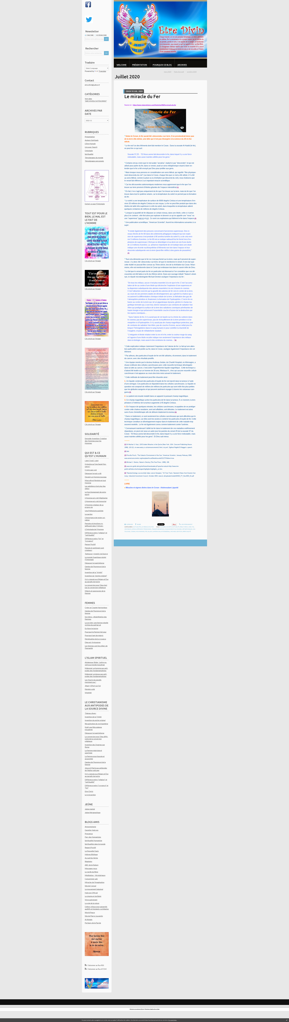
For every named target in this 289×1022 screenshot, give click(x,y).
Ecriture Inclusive (91, 628)
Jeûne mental (90, 809)
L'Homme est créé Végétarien (96, 498)
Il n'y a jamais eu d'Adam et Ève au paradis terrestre (96, 580)
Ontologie (89, 150)
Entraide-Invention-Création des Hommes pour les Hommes (96, 440)
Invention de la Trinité (93, 717)
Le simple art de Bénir (93, 896)
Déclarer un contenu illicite (137, 1009)
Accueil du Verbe (91, 858)
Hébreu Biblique (91, 854)
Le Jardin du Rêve (91, 872)
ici (147, 218)
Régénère (88, 861)
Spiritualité (89, 154)
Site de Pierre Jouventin (94, 916)
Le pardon (88, 514)
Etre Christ (89, 791)
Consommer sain (91, 879)
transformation (158, 529)
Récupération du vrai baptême (96, 724)
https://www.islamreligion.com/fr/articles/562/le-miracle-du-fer (154, 105)
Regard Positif (90, 847)
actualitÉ (175, 527)
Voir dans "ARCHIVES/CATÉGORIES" (96, 100)
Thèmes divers (90, 713)
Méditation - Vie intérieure (95, 875)
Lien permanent (186, 524)
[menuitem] (121, 63)
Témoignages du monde (94, 157)
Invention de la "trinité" (94, 572)
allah (150, 531)
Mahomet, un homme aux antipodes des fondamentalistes (96, 669)
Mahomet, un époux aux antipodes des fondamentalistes (96, 675)
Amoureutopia (90, 827)
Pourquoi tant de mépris (94, 635)
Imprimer (129, 524)
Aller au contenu (7, 2)
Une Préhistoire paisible (94, 511)
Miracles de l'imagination (94, 882)
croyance (128, 529)
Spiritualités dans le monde (95, 844)
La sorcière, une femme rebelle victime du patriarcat (96, 624)
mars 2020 (167, 72)
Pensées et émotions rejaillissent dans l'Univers (94, 524)
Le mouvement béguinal (94, 889)
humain (163, 527)
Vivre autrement (91, 900)
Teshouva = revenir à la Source (96, 554)
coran (133, 531)
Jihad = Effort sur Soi (93, 686)
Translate (102, 71)
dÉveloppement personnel (141, 529)
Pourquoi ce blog (162, 65)
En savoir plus (172, 1020)
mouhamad (140, 531)
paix (181, 527)
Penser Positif (90, 544)
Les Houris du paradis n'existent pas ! (93, 681)
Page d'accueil (179, 72)
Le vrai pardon (90, 795)
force (185, 527)
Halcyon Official (91, 893)
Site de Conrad (90, 886)
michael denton (176, 531)
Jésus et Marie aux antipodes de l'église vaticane (96, 769)
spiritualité (187, 531)
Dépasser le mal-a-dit (93, 473)
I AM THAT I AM (91, 461)
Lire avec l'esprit (91, 147)
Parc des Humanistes (93, 837)
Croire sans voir (91, 470)
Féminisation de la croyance (95, 639)
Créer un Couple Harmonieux (96, 607)
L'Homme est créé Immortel (95, 501)
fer (146, 531)
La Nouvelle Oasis (92, 851)
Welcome (121, 65)
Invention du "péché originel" (96, 576)
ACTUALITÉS (137, 527)
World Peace (90, 912)
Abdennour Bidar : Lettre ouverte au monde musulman (96, 663)
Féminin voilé (90, 689)
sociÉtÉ (169, 527)
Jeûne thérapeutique (92, 812)
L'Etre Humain (90, 143)
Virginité (88, 693)
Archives (182, 65)
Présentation (90, 137)
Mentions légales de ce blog (152, 1009)
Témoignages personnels (94, 161)
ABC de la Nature (91, 865)
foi (193, 527)
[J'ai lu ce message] (287, 1020)
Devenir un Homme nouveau (95, 477)
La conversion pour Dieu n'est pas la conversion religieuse (96, 586)
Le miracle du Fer (142, 96)
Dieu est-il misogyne (92, 642)
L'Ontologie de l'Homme (94, 529)
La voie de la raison (92, 903)
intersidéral (165, 531)
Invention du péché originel (95, 720)
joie (189, 527)
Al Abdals (88, 919)
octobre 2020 (192, 72)
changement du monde (173, 529)
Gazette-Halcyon (91, 830)
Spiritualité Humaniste (93, 840)
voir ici (141, 218)
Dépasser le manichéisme (94, 563)
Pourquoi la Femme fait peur (95, 632)
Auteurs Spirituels (91, 140)
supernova (157, 531)
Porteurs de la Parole (93, 923)
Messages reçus (91, 868)
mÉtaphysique (187, 529)
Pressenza (89, 834)
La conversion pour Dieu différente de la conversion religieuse (96, 738)
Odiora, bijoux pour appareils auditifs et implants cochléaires (97, 908)
